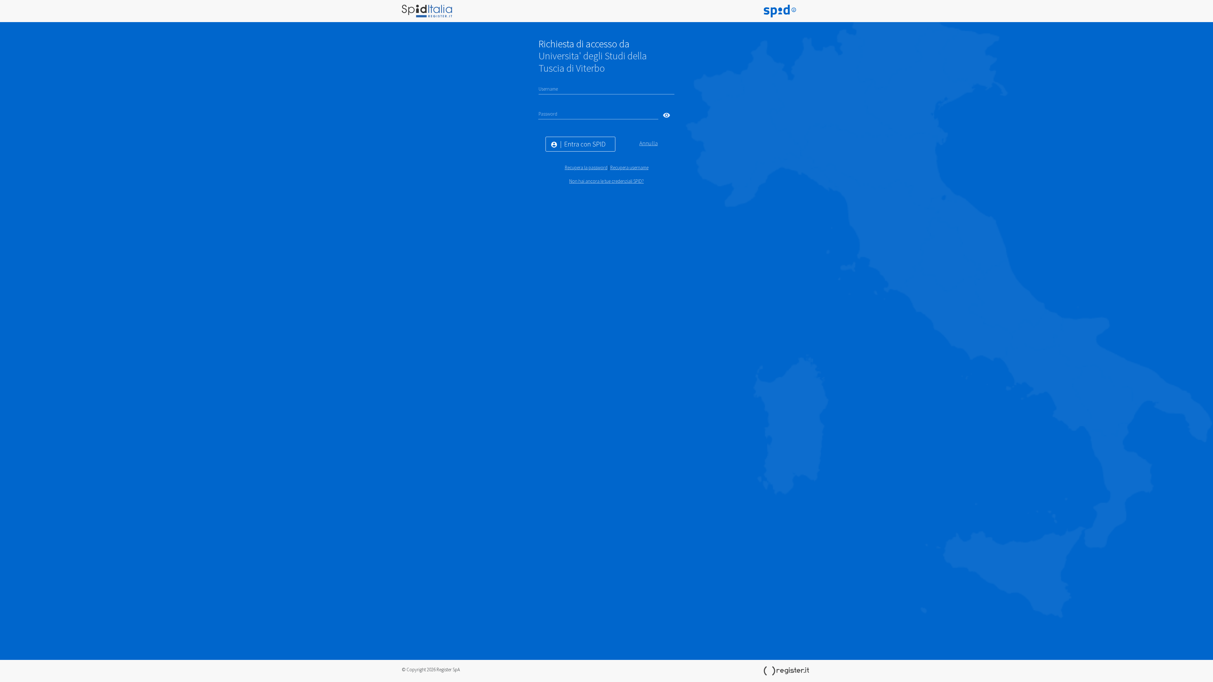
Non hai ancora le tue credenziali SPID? (606, 181)
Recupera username (629, 167)
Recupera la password (586, 167)
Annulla (648, 143)
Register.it (787, 671)
